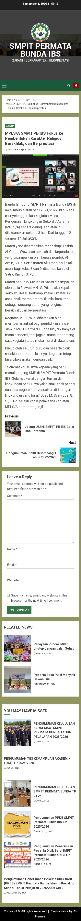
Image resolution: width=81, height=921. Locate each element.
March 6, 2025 (43, 864)
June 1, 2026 (42, 742)
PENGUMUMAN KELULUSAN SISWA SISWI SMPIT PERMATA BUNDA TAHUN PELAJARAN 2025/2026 (54, 730)
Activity (10, 126)
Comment (14, 496)
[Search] (68, 85)
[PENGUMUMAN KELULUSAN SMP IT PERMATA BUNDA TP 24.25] (17, 793)
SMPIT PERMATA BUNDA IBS (41, 50)
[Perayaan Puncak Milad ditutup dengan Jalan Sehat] (17, 648)
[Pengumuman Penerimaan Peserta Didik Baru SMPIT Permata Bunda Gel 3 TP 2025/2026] (17, 855)
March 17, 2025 (44, 831)
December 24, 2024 (16, 893)
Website (13, 580)
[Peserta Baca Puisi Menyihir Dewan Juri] (17, 679)
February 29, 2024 (45, 684)
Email (12, 565)
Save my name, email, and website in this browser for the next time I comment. (39, 598)
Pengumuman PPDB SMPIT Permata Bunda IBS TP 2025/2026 (54, 822)
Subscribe (76, 85)
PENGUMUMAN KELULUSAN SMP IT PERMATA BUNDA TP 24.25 (55, 791)
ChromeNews (59, 911)
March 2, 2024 (43, 654)
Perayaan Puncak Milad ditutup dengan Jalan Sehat (54, 646)
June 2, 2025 (42, 801)
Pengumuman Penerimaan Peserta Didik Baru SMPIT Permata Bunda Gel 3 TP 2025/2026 (53, 852)
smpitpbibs (13, 150)
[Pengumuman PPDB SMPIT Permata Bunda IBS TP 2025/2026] (17, 824)
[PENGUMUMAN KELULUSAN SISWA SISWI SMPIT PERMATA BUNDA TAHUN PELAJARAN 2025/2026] (17, 732)
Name (12, 549)
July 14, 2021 (31, 150)
